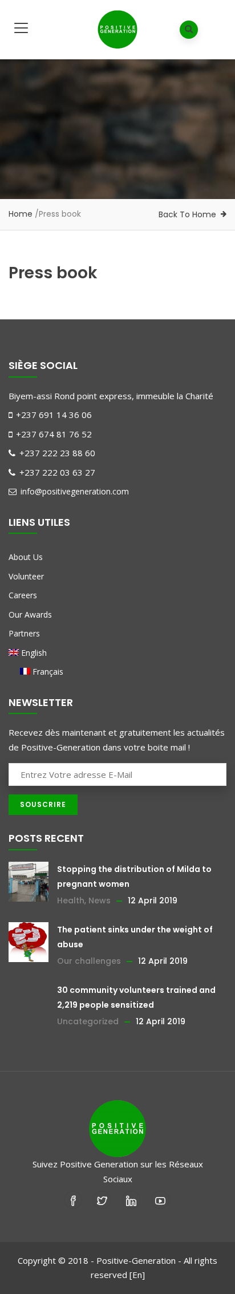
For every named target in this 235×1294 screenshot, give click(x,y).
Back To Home (187, 214)
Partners (24, 633)
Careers (23, 595)
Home (21, 214)
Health (70, 900)
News (99, 900)
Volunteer (26, 576)
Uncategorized (88, 1021)
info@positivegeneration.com (73, 491)
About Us (26, 556)
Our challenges (89, 961)
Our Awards (30, 614)
